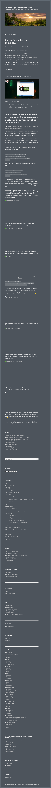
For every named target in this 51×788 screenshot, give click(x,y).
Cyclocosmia (9, 666)
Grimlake (8, 678)
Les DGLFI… (9, 446)
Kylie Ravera (9, 590)
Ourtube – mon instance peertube (14, 614)
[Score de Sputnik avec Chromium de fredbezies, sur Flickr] (22, 238)
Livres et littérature (12, 490)
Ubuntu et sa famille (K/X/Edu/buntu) (18, 522)
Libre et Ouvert (10, 626)
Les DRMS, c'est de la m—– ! (13, 527)
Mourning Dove (10, 701)
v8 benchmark (31, 179)
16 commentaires (23, 107)
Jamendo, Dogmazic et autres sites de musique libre (21, 499)
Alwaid (8, 657)
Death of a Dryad (10, 669)
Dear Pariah (9, 605)
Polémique (9, 539)
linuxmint (28, 106)
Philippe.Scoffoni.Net (11, 558)
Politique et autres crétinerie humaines (16, 529)
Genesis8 (8, 765)
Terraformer (9, 715)
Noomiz (11, 501)
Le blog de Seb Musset (11, 609)
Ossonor (8, 705)
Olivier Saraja (9, 591)
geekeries (12, 106)
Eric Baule (8, 675)
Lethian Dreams (10, 692)
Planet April (9, 777)
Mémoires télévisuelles (13, 492)
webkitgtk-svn (16, 140)
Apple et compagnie (12, 508)
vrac (12, 107)
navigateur (34, 422)
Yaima (7, 726)
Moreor (8, 699)
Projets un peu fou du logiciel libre (17, 520)
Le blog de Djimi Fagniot (12, 574)
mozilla (30, 422)
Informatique (18, 104)
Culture (8, 487)
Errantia (8, 677)
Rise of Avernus (10, 712)
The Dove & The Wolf (11, 719)
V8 (13, 423)
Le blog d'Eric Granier (11, 553)
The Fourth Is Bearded (11, 720)
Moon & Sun (9, 696)
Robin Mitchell (10, 749)
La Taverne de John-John (12, 551)
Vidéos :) (8, 534)
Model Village (9, 694)
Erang (7, 673)
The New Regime (10, 722)
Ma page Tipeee (10, 612)
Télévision (8, 532)
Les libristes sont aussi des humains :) (18, 518)
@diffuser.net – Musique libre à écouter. (16, 741)
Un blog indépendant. (11, 449)
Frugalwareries (12, 517)
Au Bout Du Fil (9, 742)
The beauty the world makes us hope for (16, 717)
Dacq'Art (8, 572)
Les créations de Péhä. (11, 576)
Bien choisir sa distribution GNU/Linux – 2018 (17, 437)
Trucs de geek (27, 104)
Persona (8, 708)
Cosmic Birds (9, 662)
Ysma (7, 727)
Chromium (24, 133)
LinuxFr (8, 638)
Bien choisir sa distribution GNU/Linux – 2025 (17, 441)
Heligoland (9, 680)
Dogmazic (8, 744)
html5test (24, 183)
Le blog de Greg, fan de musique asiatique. (16, 555)
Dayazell (8, 668)
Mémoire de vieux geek (13, 524)
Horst (7, 684)
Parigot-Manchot (10, 557)
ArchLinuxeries (12, 515)
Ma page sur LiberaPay (11, 610)
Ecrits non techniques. (11, 444)
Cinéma (9, 489)
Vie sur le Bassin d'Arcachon (13, 536)
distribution (7, 106)
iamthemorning (10, 685)
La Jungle (8, 689)
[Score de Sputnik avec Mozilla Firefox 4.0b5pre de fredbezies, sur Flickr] (22, 401)
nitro (37, 106)
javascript (12, 422)
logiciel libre (33, 106)
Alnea (7, 655)
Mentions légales (10, 448)
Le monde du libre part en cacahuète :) (17, 511)
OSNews (8, 640)
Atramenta (9, 588)
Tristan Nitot (9, 560)
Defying (8, 671)
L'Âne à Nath (9, 607)
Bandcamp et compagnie (15, 496)
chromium (7, 422)
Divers (7, 503)
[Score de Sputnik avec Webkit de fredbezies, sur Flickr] (22, 340)
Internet (22, 421)
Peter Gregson (9, 710)
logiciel (21, 422)
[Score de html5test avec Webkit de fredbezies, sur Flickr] (22, 373)
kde (21, 106)
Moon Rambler (10, 698)
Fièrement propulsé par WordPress (32, 784)
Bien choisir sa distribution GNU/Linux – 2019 (17, 439)
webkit (16, 423)
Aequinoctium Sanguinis (12, 654)
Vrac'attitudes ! (34, 104)
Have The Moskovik (11, 746)
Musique (10, 494)
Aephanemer (9, 652)
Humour (8, 504)
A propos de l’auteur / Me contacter (15, 435)
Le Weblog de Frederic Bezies (18, 8)
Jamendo (8, 748)
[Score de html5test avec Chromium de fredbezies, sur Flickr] (22, 264)
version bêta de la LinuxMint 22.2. (19, 55)
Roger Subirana (10, 751)
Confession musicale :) (14, 497)
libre (15, 422)
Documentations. (10, 442)
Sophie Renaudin (10, 593)
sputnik (7, 181)
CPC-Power (9, 763)
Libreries (22, 104)
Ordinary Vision (10, 703)
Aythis (7, 659)
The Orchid (9, 724)
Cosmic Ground (10, 664)
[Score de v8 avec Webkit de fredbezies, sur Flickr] (22, 308)
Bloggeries (9, 483)
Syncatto (8, 713)
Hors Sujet (8, 682)
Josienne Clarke (10, 687)
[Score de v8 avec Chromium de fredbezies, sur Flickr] (22, 210)
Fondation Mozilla (9, 293)
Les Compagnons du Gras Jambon (14, 691)
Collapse (8, 661)
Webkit (15, 135)
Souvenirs (8, 531)
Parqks (8, 706)
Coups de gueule (10, 485)
